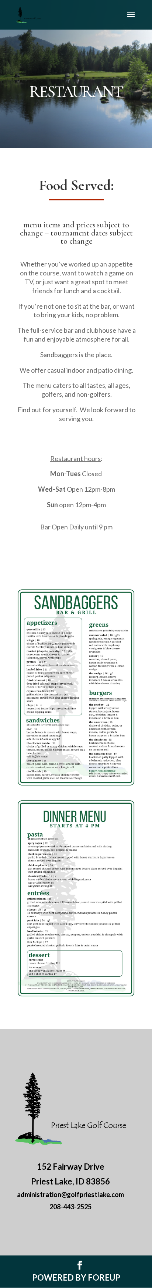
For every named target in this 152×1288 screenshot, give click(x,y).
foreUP (104, 1277)
